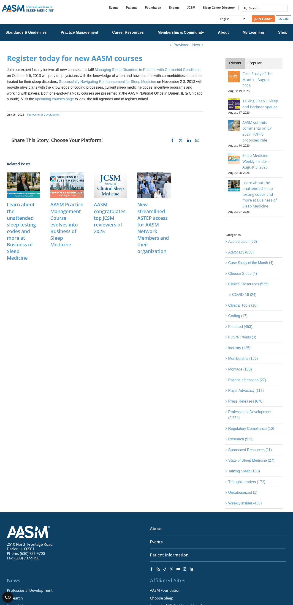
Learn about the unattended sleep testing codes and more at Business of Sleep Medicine (21, 231)
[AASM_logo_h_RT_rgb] (28, 6)
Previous (181, 45)
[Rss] (158, 569)
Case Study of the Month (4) (250, 263)
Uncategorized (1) (242, 492)
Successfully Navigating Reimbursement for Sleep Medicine (107, 82)
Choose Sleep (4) (242, 273)
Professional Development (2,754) (249, 415)
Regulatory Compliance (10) (251, 429)
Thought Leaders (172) (246, 482)
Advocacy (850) (241, 252)
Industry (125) (239, 348)
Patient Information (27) (247, 380)
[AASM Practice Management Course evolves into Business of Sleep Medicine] (67, 174)
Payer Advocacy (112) (246, 390)
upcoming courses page (54, 99)
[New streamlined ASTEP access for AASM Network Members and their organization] (154, 174)
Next (196, 45)
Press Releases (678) (245, 401)
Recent (235, 63)
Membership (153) (243, 358)
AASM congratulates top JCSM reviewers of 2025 (109, 217)
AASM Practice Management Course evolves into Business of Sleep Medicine (66, 224)
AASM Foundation (165, 590)
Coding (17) (237, 316)
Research (15, 598)
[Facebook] (151, 569)
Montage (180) (240, 369)
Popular (255, 63)
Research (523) (240, 439)
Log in (284, 19)
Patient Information (169, 555)
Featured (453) (240, 327)
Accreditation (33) (242, 241)
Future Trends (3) (242, 337)
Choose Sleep (161, 598)
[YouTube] (178, 569)
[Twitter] (171, 569)
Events (156, 542)
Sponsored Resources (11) (250, 450)
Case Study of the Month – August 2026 (257, 79)
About (156, 528)
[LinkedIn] (191, 569)
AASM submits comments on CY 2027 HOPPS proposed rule (257, 131)
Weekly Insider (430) (245, 503)
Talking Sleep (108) (244, 471)
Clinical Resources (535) (248, 284)
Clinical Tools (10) (243, 305)
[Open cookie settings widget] (7, 597)
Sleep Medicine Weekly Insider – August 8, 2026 (256, 161)
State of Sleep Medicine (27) (251, 460)
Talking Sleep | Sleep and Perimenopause (260, 103)
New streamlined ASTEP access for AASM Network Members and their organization (153, 227)
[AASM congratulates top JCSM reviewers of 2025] (110, 174)
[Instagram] (184, 569)
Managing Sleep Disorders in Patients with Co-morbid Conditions (148, 70)
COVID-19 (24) (244, 295)
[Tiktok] (164, 569)
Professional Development (43, 114)
